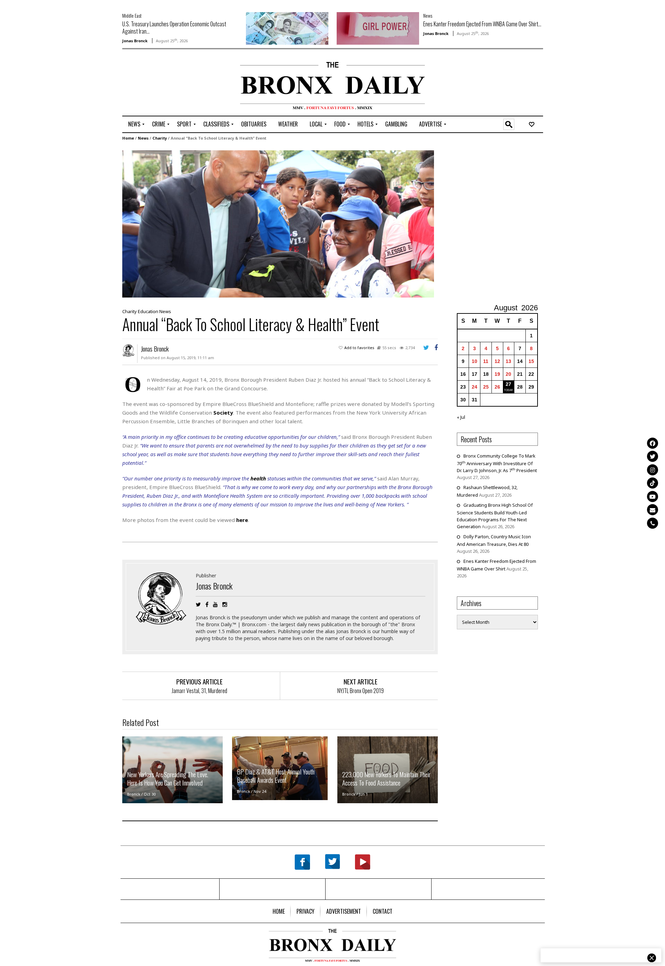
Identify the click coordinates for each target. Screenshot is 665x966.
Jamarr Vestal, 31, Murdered (199, 690)
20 (508, 374)
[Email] (652, 509)
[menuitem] (134, 124)
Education (148, 311)
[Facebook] (652, 443)
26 (497, 387)
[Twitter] (652, 456)
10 (474, 361)
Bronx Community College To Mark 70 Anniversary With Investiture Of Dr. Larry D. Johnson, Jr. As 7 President (497, 463)
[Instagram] (652, 469)
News (427, 15)
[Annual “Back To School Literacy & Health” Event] (278, 223)
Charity (159, 138)
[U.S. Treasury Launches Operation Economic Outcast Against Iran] (287, 28)
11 (485, 361)
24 (474, 387)
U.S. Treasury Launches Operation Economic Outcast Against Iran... (174, 27)
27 (508, 384)
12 (497, 361)
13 (508, 361)
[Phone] (652, 523)
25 (486, 387)
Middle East (132, 15)
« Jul (461, 417)
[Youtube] (652, 496)
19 (497, 374)
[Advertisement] (162, 83)
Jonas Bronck (135, 40)
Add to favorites (359, 347)
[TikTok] (652, 483)
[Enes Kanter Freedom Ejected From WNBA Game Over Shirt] (378, 28)
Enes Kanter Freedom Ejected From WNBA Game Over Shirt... (482, 24)
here (242, 519)
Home (128, 138)
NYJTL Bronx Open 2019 (360, 690)
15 (531, 361)
